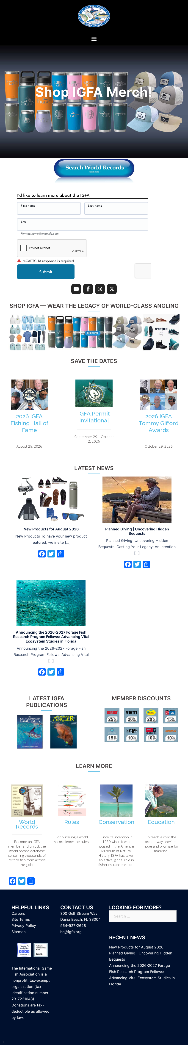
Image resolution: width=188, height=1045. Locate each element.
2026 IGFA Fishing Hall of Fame (29, 423)
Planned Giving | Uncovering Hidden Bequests (137, 531)
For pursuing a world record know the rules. (72, 839)
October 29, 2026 (159, 446)
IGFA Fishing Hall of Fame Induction (94, 92)
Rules (71, 821)
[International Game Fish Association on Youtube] (76, 289)
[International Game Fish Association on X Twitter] (112, 289)
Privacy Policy (23, 925)
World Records (27, 824)
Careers (18, 913)
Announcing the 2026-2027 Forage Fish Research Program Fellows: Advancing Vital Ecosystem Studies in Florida (51, 636)
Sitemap (18, 931)
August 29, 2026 (29, 446)
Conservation (116, 821)
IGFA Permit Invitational (94, 417)
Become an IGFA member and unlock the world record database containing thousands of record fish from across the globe (27, 853)
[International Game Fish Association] (93, 17)
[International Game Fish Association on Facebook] (88, 289)
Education (161, 821)
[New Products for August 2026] (51, 499)
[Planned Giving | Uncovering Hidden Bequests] (136, 499)
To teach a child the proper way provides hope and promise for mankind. (161, 844)
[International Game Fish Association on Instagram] (100, 289)
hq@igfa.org (71, 931)
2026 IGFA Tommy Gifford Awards (158, 423)
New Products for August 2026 (51, 529)
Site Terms (20, 919)
